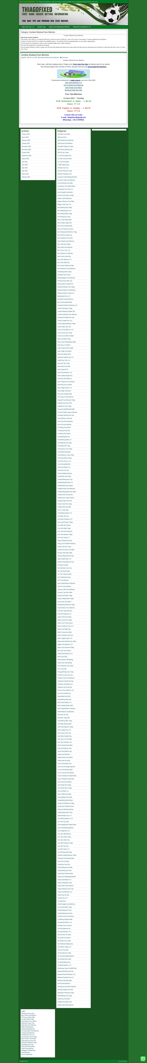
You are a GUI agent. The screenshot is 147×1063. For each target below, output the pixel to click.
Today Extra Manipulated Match (67, 876)
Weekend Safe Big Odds (65, 980)
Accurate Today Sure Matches (66, 180)
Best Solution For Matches (65, 253)
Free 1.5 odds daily (63, 510)
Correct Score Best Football (66, 336)
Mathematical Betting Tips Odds (67, 641)
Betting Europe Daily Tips (65, 281)
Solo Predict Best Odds (64, 785)
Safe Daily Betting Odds (65, 724)
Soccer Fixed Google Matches (66, 766)
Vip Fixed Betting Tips (64, 928)
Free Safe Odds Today (64, 528)
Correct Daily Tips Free (64, 326)
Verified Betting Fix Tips (64, 910)
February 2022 (26, 177)
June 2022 (25, 164)
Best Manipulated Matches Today (67, 232)
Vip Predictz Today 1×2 (64, 947)
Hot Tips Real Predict (64, 571)
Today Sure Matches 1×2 (65, 892)
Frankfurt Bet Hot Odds (64, 507)
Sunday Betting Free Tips (65, 812)
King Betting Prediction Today (66, 604)
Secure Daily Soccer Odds (29, 1037)
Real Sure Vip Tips (63, 714)
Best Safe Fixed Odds (64, 244)
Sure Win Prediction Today (65, 843)
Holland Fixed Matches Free (66, 562)
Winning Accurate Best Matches (67, 986)
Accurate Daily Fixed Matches (30, 1031)
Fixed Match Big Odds (64, 452)
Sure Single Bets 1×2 (64, 831)
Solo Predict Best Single (65, 788)
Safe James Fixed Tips (64, 733)
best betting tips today (64, 216)
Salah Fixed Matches (27, 1048)
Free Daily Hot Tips (63, 516)
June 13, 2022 (33, 57)
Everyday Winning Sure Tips (66, 415)
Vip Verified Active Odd (64, 959)
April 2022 (25, 171)
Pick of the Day (62, 669)
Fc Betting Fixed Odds (64, 427)
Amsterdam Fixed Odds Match (66, 186)
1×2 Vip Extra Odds (63, 161)
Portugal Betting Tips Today (66, 672)
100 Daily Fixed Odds (64, 134)
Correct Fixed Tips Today (65, 333)
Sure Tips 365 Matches (64, 834)
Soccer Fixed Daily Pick (65, 763)
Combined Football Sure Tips (66, 317)
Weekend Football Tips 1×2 (65, 977)
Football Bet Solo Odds (64, 476)
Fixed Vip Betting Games (65, 473)
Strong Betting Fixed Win (65, 797)
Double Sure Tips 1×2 (64, 360)
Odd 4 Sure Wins (62, 656)
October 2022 (26, 152)
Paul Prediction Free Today (65, 666)
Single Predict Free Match (65, 757)
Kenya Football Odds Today (66, 598)
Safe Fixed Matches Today (65, 727)
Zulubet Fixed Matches (28, 1029)
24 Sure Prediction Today (65, 171)
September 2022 (26, 155)
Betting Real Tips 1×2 (64, 296)
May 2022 (25, 168)
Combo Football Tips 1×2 (65, 320)
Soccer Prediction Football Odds (67, 776)
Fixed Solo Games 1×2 (64, 461)
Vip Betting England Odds (65, 919)
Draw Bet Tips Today (64, 363)
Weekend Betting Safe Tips (65, 971)
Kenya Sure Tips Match (64, 601)
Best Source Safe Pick (64, 256)
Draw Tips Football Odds (65, 394)
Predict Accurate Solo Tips (65, 675)
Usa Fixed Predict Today (65, 907)
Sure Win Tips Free (63, 846)
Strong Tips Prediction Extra (66, 806)
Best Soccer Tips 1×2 (64, 250)
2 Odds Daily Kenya (63, 164)
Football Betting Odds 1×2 (65, 482)
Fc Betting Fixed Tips (64, 430)
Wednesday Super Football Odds (67, 968)
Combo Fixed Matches (27, 1033)
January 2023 (26, 143)
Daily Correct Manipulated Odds (67, 342)
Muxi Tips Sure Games (64, 650)
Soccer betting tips (26, 1054)
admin (24, 57)
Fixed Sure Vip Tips (63, 470)
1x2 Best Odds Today (27, 1019)
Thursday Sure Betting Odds (66, 858)
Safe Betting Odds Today (65, 721)
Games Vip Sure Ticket (64, 546)
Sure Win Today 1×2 (63, 849)
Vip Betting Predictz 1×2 (65, 922)
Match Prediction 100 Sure (65, 635)
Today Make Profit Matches (66, 886)
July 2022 (24, 161)
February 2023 (26, 140)
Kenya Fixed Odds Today (65, 595)
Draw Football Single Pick (65, 375)
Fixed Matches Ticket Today (66, 455)
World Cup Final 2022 (64, 999)
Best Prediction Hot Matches (66, 241)
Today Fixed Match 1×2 (64, 879)
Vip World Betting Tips (64, 962)
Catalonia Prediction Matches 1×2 (67, 305)
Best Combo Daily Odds (65, 219)
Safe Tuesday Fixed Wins (65, 745)
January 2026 (26, 134)
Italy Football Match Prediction (66, 583)
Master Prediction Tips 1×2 (65, 626)
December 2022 (26, 146)
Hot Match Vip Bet (63, 565)
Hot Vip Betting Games (64, 577)
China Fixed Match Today (65, 308)
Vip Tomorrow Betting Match (66, 956)
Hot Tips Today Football (64, 574)
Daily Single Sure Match (65, 351)
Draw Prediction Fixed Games (66, 381)
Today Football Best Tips (65, 882)
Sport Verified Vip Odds (64, 794)
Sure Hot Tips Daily (63, 821)
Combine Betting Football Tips (66, 311)
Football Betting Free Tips (65, 479)
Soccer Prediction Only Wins (66, 779)
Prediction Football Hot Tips (66, 681)
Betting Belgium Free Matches (66, 278)
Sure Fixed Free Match (28, 1046)
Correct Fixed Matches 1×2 (65, 329)
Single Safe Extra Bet (64, 760)
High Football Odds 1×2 (64, 559)
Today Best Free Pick (64, 864)
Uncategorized (62, 901)
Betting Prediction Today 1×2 (66, 293)
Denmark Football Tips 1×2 (65, 357)
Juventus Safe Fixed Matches (66, 589)
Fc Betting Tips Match (64, 433)
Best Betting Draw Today (65, 207)
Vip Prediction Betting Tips (65, 944)
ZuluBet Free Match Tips (65, 1002)
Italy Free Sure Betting (64, 586)
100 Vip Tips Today (63, 152)
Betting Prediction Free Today (66, 287)
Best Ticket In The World (28, 1038)
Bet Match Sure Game (64, 274)
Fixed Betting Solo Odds (65, 443)
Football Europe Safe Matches (66, 488)
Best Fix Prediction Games (65, 229)
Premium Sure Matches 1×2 (66, 690)
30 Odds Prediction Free (65, 174)
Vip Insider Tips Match (64, 937)
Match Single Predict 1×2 (65, 638)
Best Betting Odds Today (65, 213)
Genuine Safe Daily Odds (65, 553)
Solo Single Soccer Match (28, 1021)
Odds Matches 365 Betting (65, 659)
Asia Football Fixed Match (65, 192)
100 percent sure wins (27, 1013)
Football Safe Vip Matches (65, 494)
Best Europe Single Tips (65, 223)
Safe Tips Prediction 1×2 (65, 742)
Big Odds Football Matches (65, 299)
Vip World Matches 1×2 (64, 965)
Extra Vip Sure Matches (64, 424)
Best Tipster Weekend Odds (66, 265)
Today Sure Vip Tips (63, 895)
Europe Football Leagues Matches (67, 412)
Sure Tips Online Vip (64, 840)
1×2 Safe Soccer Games (65, 158)
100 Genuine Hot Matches (65, 143)
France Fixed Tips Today (65, 504)
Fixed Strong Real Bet (64, 464)
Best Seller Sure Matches (65, 247)
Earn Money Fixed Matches (66, 397)
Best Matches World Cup (65, 235)
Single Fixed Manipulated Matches (59, 27)
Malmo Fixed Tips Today (65, 620)
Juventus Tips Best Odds (65, 592)
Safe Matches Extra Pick (28, 1040)
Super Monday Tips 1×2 (64, 815)
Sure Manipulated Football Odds (67, 824)
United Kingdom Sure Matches (66, 904)
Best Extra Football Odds (65, 226)
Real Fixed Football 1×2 (64, 702)
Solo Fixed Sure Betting (64, 782)
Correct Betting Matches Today (67, 323)
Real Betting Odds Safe (64, 699)
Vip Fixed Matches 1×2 (64, 931)
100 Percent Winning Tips (65, 149)
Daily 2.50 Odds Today (64, 339)
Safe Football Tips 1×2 (64, 730)
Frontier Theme (122, 1061)
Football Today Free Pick (65, 501)
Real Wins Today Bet (64, 718)
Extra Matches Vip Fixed (65, 418)
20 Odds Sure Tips (63, 168)
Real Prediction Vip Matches (66, 711)
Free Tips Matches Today (65, 534)
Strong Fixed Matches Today (66, 803)
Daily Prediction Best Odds (65, 348)
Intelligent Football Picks (28, 1050)
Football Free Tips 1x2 (27, 1035)
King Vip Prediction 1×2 (64, 614)
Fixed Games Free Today (65, 449)
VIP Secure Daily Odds (28, 1017)
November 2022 (26, 149)
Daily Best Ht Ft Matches (28, 1025)
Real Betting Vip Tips (27, 1044)
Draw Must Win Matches (65, 378)
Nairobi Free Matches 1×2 (65, 653)
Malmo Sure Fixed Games (65, 623)
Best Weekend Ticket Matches (66, 268)
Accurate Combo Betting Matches (67, 177)
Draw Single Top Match (64, 391)
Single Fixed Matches (64, 754)
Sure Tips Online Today (64, 837)
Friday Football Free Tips (65, 540)
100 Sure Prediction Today (29, 1042)
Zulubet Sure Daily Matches (66, 1005)
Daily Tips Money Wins (64, 354)
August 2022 (25, 158)
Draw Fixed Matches (27, 1027)
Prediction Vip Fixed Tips (65, 687)
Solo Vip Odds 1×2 (63, 791)
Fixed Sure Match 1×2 (64, 467)
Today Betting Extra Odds (65, 867)
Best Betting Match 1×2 (64, 210)
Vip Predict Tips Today (64, 940)
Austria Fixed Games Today (66, 195)
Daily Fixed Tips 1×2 (28, 27)
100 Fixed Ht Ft (62, 137)
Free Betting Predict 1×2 (65, 513)
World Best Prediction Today (66, 992)
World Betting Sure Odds (65, 995)
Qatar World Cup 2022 (64, 696)
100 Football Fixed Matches (66, 140)
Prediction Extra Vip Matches (66, 678)
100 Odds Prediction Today (65, 146)
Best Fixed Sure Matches (28, 1015)
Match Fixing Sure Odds (65, 632)
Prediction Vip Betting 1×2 (65, 684)
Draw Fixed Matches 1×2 (65, 372)
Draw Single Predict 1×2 (65, 388)
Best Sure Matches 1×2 (64, 259)
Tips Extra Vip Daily (63, 861)
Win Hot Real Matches (64, 983)
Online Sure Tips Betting (65, 663)
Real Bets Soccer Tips (27, 1023)
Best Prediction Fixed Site (65, 238)
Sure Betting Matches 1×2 (65, 818)
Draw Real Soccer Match (65, 384)
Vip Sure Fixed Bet (63, 950)
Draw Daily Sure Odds (64, 366)
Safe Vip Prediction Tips (65, 748)
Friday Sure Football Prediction (66, 543)
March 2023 (25, 137)
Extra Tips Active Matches (65, 421)
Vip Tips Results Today (64, 953)
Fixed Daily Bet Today (64, 446)
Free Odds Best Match (64, 525)
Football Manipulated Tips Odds (67, 491)
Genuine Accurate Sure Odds (66, 549)
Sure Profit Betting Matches (66, 828)
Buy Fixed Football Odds (65, 302)
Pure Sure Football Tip (64, 693)
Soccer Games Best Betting (66, 773)
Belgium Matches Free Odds (66, 201)
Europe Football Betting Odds (66, 409)
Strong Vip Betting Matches (66, 809)
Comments (65, 57)
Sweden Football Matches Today (67, 855)
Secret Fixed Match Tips (65, 751)
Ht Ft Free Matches (63, 580)
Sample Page (41, 27)
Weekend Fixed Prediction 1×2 (66, 974)
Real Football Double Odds (65, 705)
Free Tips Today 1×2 (64, 537)
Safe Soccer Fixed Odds (65, 739)
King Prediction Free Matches (66, 608)
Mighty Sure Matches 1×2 (65, 644)
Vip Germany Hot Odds (64, 934)
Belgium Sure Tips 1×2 (64, 204)
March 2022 (25, 174)
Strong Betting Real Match (65, 800)
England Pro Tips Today (64, 406)
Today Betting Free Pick (65, 870)
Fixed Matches (25, 1052)
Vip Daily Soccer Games (65, 925)
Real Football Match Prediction (66, 708)
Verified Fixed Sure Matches (66, 916)
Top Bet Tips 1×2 (63, 898)
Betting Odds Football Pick (65, 284)
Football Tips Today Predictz (66, 498)
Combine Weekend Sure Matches (35, 55)
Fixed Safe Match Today (65, 458)
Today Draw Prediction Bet (65, 873)
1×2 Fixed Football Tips (64, 155)
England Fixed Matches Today (66, 400)
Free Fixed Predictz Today (65, 522)
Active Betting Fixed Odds (65, 183)
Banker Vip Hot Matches (65, 198)
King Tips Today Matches (65, 611)
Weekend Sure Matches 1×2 (82, 27)
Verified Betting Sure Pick (65, 913)
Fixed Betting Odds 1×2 (64, 439)
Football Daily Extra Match (65, 485)
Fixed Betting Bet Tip (64, 436)
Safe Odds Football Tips (65, 736)
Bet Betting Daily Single (64, 271)
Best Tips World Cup (64, 262)
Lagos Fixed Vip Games (65, 617)
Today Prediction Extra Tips (66, 889)
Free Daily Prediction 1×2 (65, 519)
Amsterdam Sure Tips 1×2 (65, 189)
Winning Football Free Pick (65, 989)
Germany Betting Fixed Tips (66, 556)
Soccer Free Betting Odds (65, 769)
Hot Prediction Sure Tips (65, 568)
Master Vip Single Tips (64, 629)
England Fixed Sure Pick (65, 403)
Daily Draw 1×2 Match (64, 345)
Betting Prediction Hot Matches (67, 290)
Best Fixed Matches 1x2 (28, 1)
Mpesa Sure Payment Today (66, 647)
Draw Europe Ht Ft (63, 369)
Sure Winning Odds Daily (65, 852)
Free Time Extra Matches (65, 531)
